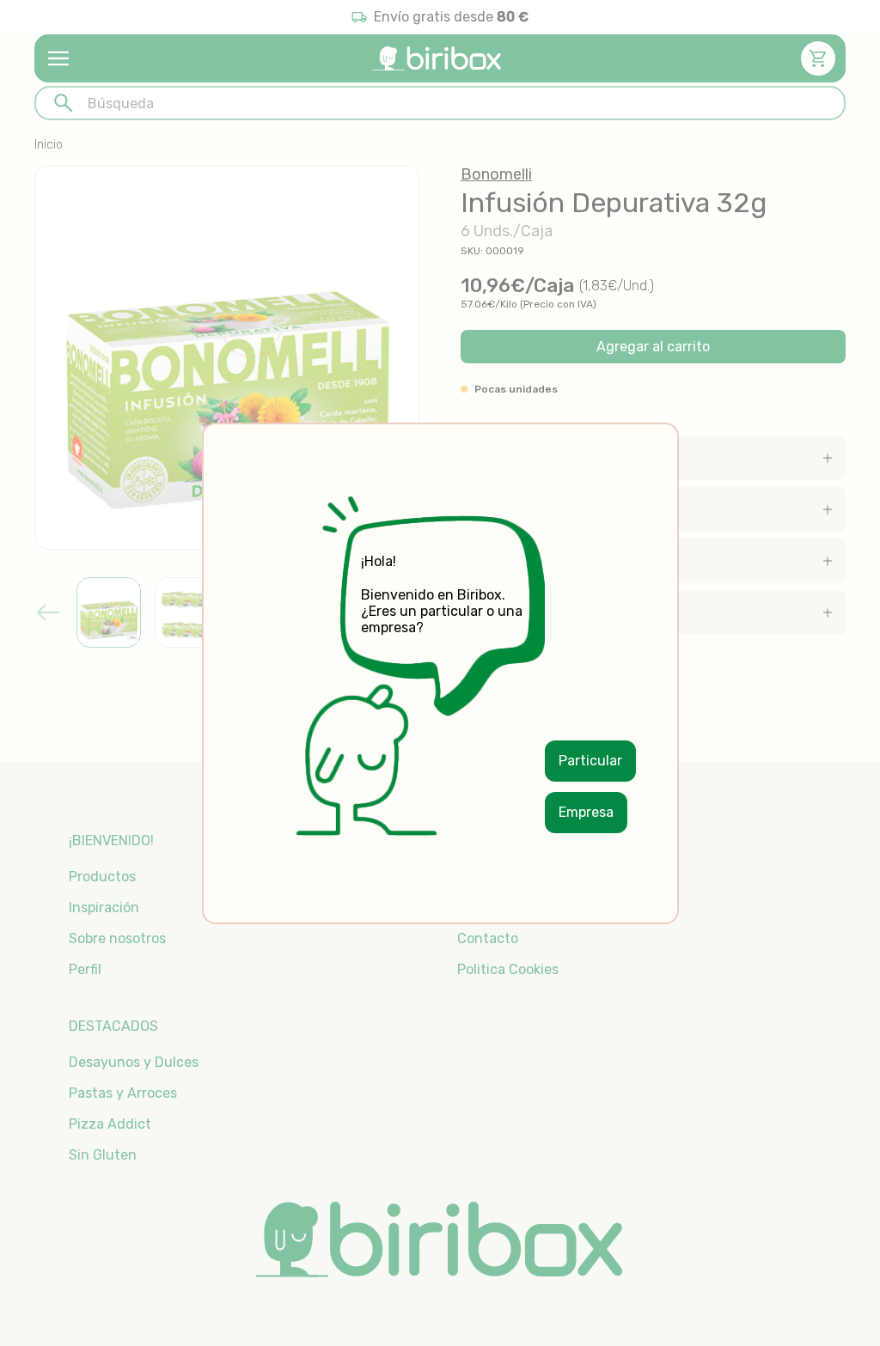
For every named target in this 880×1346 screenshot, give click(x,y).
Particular (590, 760)
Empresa (586, 812)
